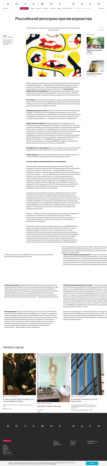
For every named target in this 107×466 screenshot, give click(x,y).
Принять (92, 463)
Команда (45, 8)
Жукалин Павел (7, 41)
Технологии (52, 8)
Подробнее (53, 464)
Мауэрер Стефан (8, 43)
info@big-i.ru (90, 443)
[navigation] (52, 8)
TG (99, 29)
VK (102, 29)
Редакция (56, 443)
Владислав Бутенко (8, 40)
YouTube (72, 444)
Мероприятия (57, 444)
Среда (59, 8)
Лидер (32, 8)
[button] (88, 8)
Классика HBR (68, 8)
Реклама (56, 441)
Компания (38, 8)
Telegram (72, 441)
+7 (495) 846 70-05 (92, 441)
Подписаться (24, 8)
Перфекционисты (79, 8)
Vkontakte (73, 443)
